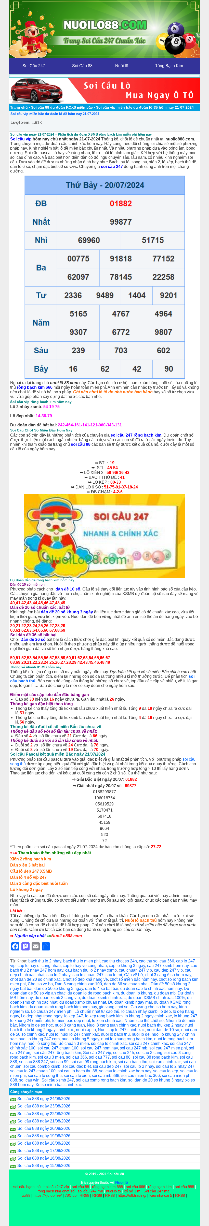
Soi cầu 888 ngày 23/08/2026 (43, 1106)
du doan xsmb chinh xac (104, 998)
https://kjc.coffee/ (47, 1195)
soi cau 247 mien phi (168, 1048)
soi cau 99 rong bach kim (93, 1062)
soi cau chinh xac (165, 1062)
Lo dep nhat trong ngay (41, 1016)
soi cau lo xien (77, 1075)
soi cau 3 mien (51, 1057)
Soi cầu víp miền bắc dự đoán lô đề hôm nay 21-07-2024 (54, 114)
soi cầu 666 (135, 1187)
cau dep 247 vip (168, 970)
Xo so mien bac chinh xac (58, 1085)
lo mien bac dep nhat (71, 1020)
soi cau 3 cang (149, 1052)
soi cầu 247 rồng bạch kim (136, 435)
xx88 (26, 1195)
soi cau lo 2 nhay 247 (175, 1066)
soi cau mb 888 (105, 1075)
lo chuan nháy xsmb (139, 1011)
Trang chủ (19, 107)
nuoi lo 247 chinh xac (79, 1034)
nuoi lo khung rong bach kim (126, 1039)
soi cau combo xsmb (41, 1066)
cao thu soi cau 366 (156, 961)
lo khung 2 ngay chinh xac (148, 1016)
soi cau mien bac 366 (140, 1075)
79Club (70, 1195)
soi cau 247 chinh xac (148, 1043)
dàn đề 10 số (68, 589)
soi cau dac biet (76, 1066)
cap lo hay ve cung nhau (85, 965)
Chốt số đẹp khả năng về (85, 979)
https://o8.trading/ (132, 1195)
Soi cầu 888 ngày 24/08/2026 (43, 1099)
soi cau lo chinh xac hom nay (125, 1071)
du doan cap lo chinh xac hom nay (151, 988)
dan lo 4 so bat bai (101, 988)
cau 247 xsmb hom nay (168, 965)
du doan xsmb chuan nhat (82, 1002)
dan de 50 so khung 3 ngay (58, 988)
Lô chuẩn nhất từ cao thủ (96, 1011)
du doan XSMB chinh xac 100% (156, 998)
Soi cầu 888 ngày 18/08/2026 (43, 1143)
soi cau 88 (121, 1057)
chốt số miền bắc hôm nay (133, 979)
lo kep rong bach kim (104, 1016)
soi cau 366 (76, 1057)
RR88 (84, 1195)
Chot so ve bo (40, 984)
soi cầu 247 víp (56, 1187)
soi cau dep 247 (107, 1066)
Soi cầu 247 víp (97, 1052)
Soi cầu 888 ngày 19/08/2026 (43, 1136)
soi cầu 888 (184, 1187)
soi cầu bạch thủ (27, 1187)
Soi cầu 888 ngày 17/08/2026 (43, 1150)
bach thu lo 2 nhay (44, 961)
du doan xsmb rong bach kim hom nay (63, 1007)
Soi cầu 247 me (156, 1191)
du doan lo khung (136, 993)
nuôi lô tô (113, 1191)
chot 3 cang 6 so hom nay (168, 975)
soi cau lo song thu (45, 1075)
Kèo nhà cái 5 (160, 1195)
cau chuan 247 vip (135, 970)
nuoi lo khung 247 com (39, 1039)
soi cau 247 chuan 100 (58, 1048)
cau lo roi (114, 975)
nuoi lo (52, 1034)
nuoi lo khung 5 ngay (80, 1039)
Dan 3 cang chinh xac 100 (78, 984)
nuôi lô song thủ (42, 1043)
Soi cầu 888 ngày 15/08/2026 (43, 1165)
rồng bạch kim (160, 1187)
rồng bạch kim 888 (107, 1187)
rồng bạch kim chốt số (55, 1191)
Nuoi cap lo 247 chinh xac (121, 1030)
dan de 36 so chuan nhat (126, 984)
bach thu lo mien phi (81, 961)
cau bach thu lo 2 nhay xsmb (91, 970)
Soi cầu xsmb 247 (58, 1080)
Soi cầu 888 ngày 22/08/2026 (43, 1114)
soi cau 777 (99, 1057)
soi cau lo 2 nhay (139, 1066)
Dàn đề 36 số (33, 639)
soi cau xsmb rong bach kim (101, 1080)
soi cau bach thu (132, 1062)
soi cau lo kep (165, 1071)
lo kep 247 (73, 1016)
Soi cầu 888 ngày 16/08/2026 (43, 1158)
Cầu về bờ (133, 975)
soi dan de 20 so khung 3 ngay (155, 1080)
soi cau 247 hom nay (99, 1048)
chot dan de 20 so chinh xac (35, 979)
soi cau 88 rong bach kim (155, 1057)
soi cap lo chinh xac (109, 1043)
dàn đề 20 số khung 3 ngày (67, 612)
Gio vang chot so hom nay (153, 1007)
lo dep (165, 1011)
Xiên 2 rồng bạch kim (30, 859)
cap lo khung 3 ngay (127, 965)
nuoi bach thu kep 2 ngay (160, 1025)
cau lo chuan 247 (87, 975)
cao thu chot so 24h (119, 961)
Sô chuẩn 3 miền (73, 1043)
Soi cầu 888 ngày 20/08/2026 (43, 1128)
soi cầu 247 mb (90, 1191)
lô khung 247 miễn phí (30, 1020)
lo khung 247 (185, 1016)
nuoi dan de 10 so (163, 1030)
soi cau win (29, 1080)
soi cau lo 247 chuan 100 (33, 1071)
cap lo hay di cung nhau (39, 965)
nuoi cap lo (86, 1030)
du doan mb (165, 993)
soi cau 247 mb (133, 1048)
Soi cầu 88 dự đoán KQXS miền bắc (62, 107)
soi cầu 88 (80, 444)
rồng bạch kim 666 (35, 387)
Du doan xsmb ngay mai (130, 1002)
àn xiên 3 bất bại (29, 865)
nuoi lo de (141, 1034)
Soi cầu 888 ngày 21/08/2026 (43, 1121)
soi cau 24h (123, 1052)
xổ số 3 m (132, 1191)
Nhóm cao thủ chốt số (144, 1020)
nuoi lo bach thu (115, 1034)
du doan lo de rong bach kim (93, 993)
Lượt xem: (20, 122)
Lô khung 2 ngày (26, 889)
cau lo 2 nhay (58, 975)
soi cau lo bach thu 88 (77, 1071)
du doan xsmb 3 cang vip (57, 998)
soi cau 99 (59, 1062)
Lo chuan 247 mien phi (51, 1011)
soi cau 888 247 (33, 1062)
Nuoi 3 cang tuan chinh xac (111, 1025)
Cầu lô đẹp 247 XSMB (31, 871)
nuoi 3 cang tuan (70, 1025)
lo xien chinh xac (107, 1020)
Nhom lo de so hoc (36, 1025)
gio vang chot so (113, 1007)
